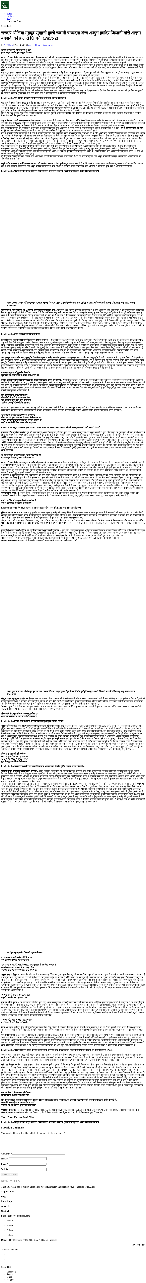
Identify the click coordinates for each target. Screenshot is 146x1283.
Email (4, 1164)
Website (4, 1169)
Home (9, 13)
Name (4, 1158)
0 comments (47, 45)
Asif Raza (8, 45)
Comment (6, 1153)
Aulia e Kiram (34, 45)
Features (10, 16)
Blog (9, 18)
